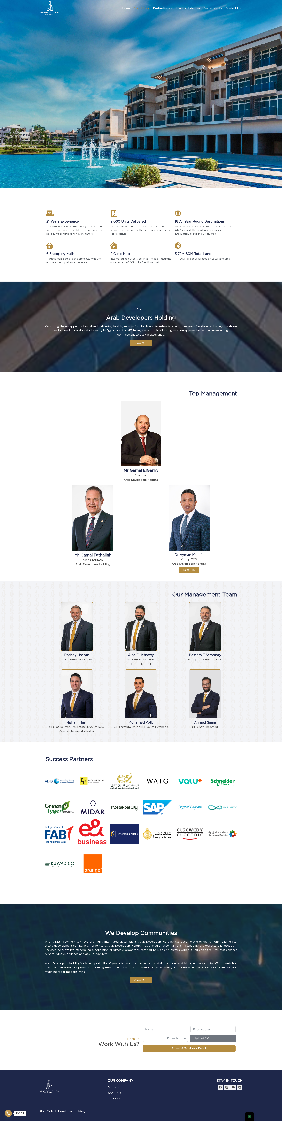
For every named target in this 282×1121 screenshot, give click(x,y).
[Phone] (8, 1113)
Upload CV (201, 1038)
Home (126, 8)
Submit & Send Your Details (189, 1048)
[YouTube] (233, 1087)
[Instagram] (227, 1087)
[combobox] (146, 1038)
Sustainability (213, 8)
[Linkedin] (239, 1087)
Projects (113, 1087)
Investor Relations (188, 8)
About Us (114, 1093)
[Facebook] (220, 1087)
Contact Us (233, 8)
